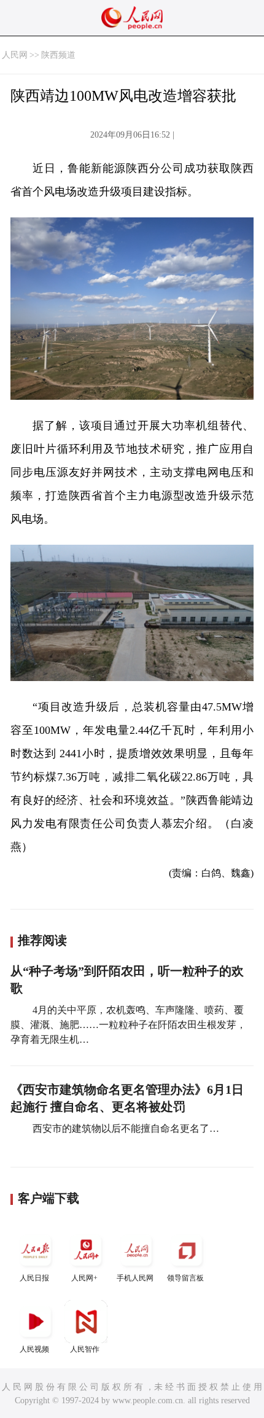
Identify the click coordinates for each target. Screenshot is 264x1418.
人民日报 (34, 1278)
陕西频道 (58, 55)
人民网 (15, 55)
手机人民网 (135, 1278)
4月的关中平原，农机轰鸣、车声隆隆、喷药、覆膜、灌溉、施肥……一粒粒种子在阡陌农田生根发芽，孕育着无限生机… (128, 1025)
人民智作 (84, 1349)
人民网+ (84, 1278)
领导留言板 (185, 1278)
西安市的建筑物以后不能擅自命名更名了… (124, 1128)
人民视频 (34, 1349)
